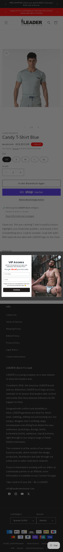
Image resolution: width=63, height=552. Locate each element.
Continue (16, 290)
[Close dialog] (59, 257)
